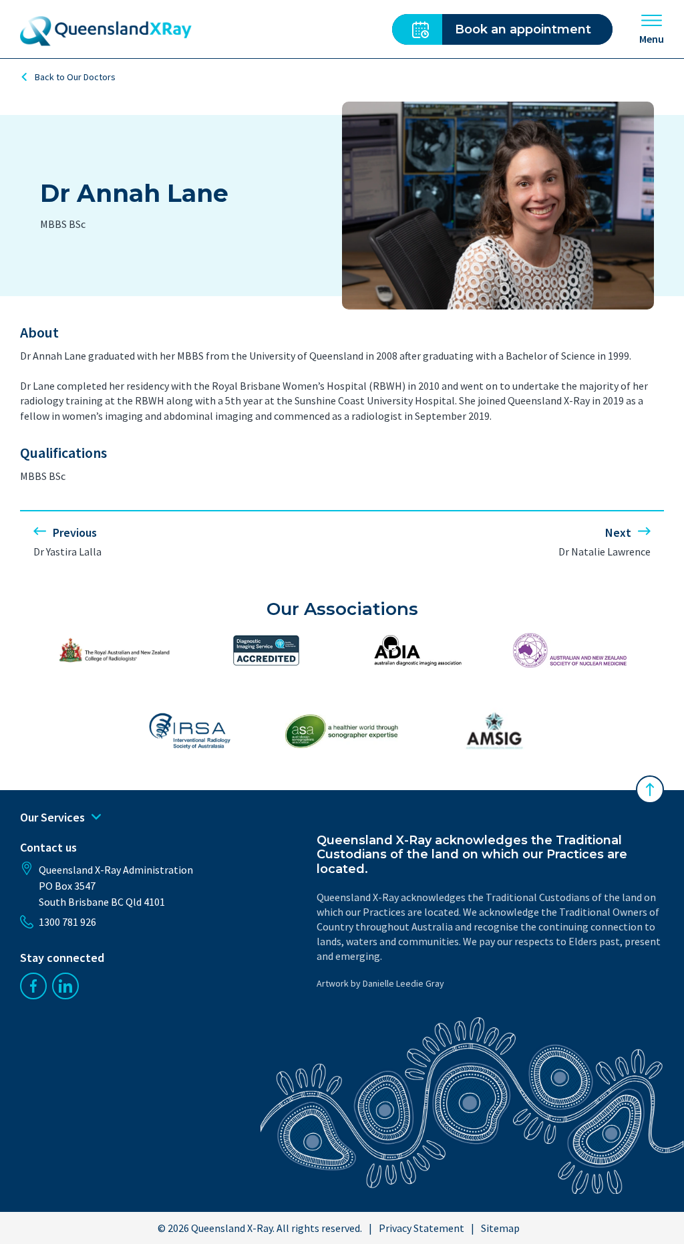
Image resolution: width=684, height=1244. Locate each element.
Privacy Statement (421, 1228)
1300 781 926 (67, 921)
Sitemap (500, 1228)
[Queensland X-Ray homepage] (106, 31)
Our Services (52, 817)
